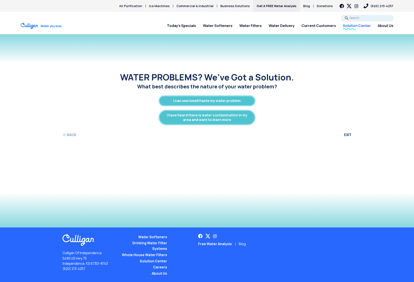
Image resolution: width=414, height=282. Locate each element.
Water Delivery (282, 25)
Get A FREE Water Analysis (276, 6)
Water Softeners (217, 25)
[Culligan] (41, 26)
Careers (160, 267)
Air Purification (130, 6)
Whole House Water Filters (144, 254)
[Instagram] (356, 6)
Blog (306, 6)
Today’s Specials (181, 25)
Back (71, 134)
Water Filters (250, 25)
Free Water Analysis (215, 243)
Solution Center (357, 25)
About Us (385, 25)
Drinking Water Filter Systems (149, 246)
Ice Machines (159, 6)
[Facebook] (342, 6)
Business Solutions (235, 6)
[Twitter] (349, 6)
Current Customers (318, 25)
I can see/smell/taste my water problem (207, 100)
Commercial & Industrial (194, 6)
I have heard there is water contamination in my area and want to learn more (207, 117)
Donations (325, 6)
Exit (347, 134)
